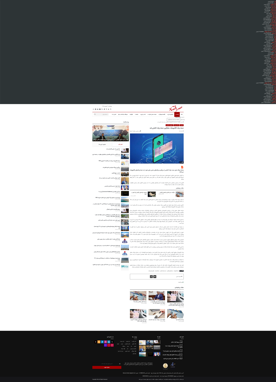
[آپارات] (98, 109)
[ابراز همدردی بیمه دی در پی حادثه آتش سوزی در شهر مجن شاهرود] (125, 267)
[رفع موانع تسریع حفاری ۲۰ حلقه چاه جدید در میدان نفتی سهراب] (125, 247)
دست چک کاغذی (163, 271)
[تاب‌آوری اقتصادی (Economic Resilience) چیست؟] (125, 193)
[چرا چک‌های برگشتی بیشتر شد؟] (138, 295)
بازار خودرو (128, 341)
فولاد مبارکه (123, 348)
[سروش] (100, 109)
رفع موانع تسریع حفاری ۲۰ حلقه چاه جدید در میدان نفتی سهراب (107, 245)
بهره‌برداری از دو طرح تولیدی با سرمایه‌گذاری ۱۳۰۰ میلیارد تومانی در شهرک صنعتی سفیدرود (106, 204)
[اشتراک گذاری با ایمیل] (154, 276)
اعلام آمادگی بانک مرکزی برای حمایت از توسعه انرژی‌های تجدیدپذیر (106, 233)
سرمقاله (123, 346)
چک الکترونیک (176, 271)
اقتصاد (177, 114)
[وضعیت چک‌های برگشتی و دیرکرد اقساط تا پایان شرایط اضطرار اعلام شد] (175, 296)
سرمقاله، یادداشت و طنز (123, 114)
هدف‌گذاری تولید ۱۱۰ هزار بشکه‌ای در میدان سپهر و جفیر (108, 239)
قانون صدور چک (151, 271)
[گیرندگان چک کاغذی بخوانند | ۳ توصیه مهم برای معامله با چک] (138, 313)
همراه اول (134, 353)
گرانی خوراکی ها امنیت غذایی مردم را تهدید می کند (109, 178)
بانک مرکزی (134, 344)
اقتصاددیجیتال (162, 114)
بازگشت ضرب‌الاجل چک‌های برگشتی (167, 192)
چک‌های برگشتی (170, 271)
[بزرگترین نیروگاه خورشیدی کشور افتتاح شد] (125, 169)
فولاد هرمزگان (134, 351)
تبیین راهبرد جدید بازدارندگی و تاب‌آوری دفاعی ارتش (109, 220)
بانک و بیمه (176, 125)
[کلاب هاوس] (93, 109)
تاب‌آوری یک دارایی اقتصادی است (113, 149)
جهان (118, 344)
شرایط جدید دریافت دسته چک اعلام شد (157, 320)
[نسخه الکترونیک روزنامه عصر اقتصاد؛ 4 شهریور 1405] (125, 163)
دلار (131, 346)
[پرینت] (151, 276)
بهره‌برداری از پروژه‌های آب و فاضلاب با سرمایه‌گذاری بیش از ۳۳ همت (107, 258)
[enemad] (172, 370)
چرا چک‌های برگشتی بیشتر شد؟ (139, 301)
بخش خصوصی (127, 344)
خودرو (135, 346)
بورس (122, 344)
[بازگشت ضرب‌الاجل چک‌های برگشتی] (180, 194)
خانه (182, 114)
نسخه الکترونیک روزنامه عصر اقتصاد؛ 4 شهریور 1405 (109, 161)
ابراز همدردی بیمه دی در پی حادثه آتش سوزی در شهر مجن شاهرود (106, 264)
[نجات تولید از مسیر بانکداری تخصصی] (125, 187)
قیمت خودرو (127, 351)
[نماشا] (96, 109)
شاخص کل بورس (133, 348)
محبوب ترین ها (102, 144)
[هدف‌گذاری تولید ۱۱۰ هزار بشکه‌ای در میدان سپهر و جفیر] (125, 241)
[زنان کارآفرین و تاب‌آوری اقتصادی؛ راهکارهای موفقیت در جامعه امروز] (125, 156)
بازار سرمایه (122, 341)
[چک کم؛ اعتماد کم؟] (175, 313)
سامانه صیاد (157, 271)
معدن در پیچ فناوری (116, 173)
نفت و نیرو (143, 114)
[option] (110, 133)
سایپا (128, 346)
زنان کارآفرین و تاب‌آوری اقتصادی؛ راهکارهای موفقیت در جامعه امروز (106, 154)
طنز (127, 348)
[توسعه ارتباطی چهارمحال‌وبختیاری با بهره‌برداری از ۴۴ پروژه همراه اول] (125, 228)
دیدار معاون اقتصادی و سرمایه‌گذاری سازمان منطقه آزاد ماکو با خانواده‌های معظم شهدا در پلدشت (107, 215)
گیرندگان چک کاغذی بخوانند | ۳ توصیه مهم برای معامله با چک (138, 320)
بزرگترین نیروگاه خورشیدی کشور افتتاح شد (111, 167)
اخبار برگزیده (134, 341)
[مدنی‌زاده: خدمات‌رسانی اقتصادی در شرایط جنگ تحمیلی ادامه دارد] (157, 295)
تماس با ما (114, 114)
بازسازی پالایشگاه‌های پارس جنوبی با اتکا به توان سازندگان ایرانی (107, 252)
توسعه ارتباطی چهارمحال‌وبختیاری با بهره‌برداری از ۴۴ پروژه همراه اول (107, 227)
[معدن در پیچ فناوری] (125, 174)
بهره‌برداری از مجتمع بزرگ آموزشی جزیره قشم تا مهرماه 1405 (107, 197)
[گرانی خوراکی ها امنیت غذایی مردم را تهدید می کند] (125, 180)
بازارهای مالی (170, 114)
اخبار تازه (120, 144)
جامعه (137, 114)
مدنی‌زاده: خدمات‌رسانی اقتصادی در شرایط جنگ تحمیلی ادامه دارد (158, 302)
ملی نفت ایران (120, 351)
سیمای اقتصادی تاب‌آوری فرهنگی (113, 209)
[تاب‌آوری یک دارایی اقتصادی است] (125, 150)
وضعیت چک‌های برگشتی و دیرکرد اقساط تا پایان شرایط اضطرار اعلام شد (176, 304)
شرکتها (131, 114)
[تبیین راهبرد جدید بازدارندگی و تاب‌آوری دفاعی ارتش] (125, 222)
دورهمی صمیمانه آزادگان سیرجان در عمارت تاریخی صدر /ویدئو (112, 140)
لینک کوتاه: (182, 119)
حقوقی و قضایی (169, 125)
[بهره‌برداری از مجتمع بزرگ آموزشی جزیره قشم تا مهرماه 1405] (125, 199)
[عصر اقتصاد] (176, 108)
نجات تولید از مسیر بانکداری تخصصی (112, 186)
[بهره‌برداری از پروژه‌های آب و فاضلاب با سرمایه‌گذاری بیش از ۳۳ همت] (125, 260)
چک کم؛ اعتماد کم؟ (180, 320)
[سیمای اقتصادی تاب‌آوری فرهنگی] (125, 211)
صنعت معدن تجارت (152, 114)
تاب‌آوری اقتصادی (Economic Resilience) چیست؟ (109, 191)
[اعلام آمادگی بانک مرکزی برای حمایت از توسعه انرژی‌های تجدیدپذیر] (125, 234)
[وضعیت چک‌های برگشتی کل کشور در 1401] (152, 194)
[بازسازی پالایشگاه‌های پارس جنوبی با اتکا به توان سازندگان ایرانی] (125, 253)
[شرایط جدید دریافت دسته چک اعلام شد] (157, 313)
